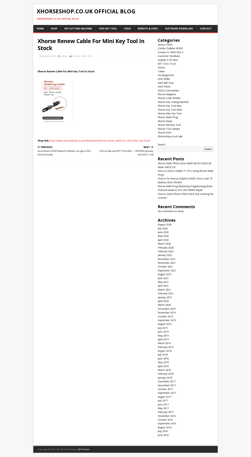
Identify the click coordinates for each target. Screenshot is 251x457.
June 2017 (163, 404)
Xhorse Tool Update (169, 128)
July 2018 (163, 354)
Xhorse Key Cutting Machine (173, 102)
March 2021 (164, 289)
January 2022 (165, 255)
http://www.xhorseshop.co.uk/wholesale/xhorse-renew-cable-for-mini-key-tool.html (99, 140)
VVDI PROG (164, 86)
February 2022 (166, 251)
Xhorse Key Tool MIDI (170, 109)
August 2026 (165, 224)
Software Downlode (179, 28)
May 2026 (163, 236)
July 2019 (163, 328)
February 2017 (166, 412)
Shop (54, 28)
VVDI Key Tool (108, 28)
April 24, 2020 (49, 56)
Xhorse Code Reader (169, 98)
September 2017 (167, 392)
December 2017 (167, 381)
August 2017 (165, 396)
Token (161, 71)
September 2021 (167, 270)
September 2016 (167, 423)
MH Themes (84, 449)
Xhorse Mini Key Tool (169, 113)
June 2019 (163, 331)
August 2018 (165, 350)
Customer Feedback (169, 56)
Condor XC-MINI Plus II (170, 52)
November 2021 (167, 262)
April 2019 (163, 339)
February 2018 (166, 373)
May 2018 (163, 362)
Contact (206, 28)
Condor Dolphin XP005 (170, 48)
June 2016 (163, 435)
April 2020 (163, 301)
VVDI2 (127, 28)
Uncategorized (166, 75)
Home (40, 28)
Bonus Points (165, 44)
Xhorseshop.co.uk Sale (170, 136)
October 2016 (165, 419)
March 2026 (164, 243)
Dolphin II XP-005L (168, 60)
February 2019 (166, 347)
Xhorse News (165, 121)
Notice (161, 67)
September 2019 (167, 320)
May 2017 (163, 408)
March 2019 (164, 343)
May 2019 (163, 335)
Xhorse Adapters (167, 94)
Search (161, 144)
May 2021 (163, 282)
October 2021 (165, 266)
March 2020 (164, 304)
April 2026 (163, 239)
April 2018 (163, 366)
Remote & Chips (148, 28)
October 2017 (165, 389)
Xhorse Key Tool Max (170, 105)
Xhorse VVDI (79, 56)
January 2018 (165, 377)
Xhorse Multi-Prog (168, 117)
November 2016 (167, 416)
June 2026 (163, 232)
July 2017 (163, 400)
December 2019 (167, 308)
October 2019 (165, 316)
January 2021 (165, 297)
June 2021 (163, 278)
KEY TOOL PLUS (167, 63)
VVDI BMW (164, 78)
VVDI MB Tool (165, 82)
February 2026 (166, 247)
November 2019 (167, 312)
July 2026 (163, 228)
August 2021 (165, 274)
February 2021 (166, 293)
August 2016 (165, 427)
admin (64, 56)
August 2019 (165, 324)
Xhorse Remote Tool (169, 124)
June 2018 (163, 358)
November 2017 (167, 385)
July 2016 (163, 431)
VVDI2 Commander (168, 90)
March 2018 (164, 370)
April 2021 (163, 285)
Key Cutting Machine (78, 28)
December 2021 (167, 259)
